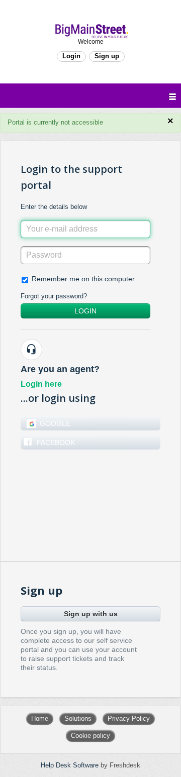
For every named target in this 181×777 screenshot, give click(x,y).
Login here (41, 384)
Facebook (56, 442)
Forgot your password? (54, 296)
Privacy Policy (129, 718)
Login (85, 311)
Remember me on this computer (83, 279)
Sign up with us (91, 614)
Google (55, 423)
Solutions (78, 718)
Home (39, 718)
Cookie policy (90, 735)
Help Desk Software (71, 765)
